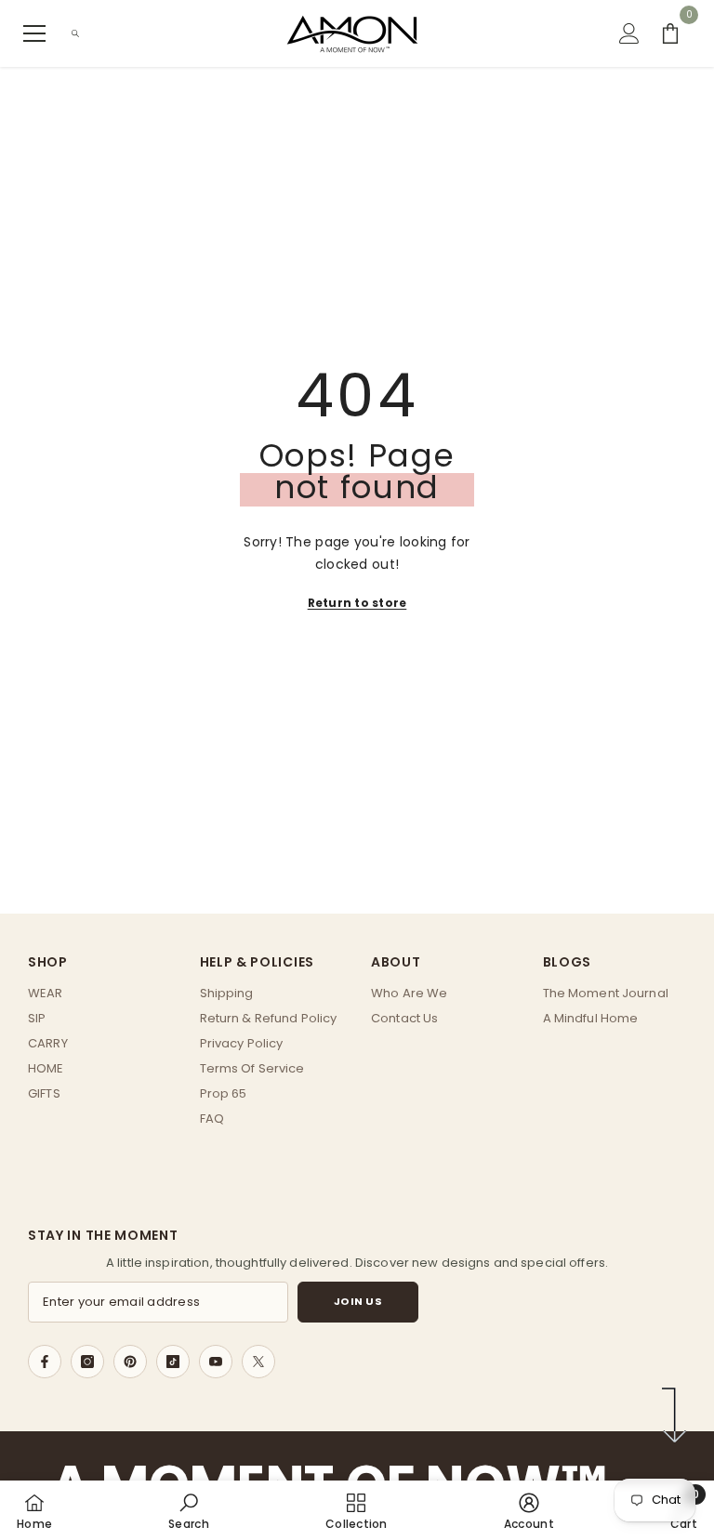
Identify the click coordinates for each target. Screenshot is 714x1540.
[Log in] (629, 33)
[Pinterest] (130, 1361)
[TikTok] (173, 1361)
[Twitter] (258, 1361)
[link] (188, 1510)
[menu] (34, 33)
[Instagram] (87, 1361)
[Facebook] (44, 1361)
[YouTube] (215, 1361)
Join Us (358, 1301)
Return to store (357, 603)
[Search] (75, 33)
